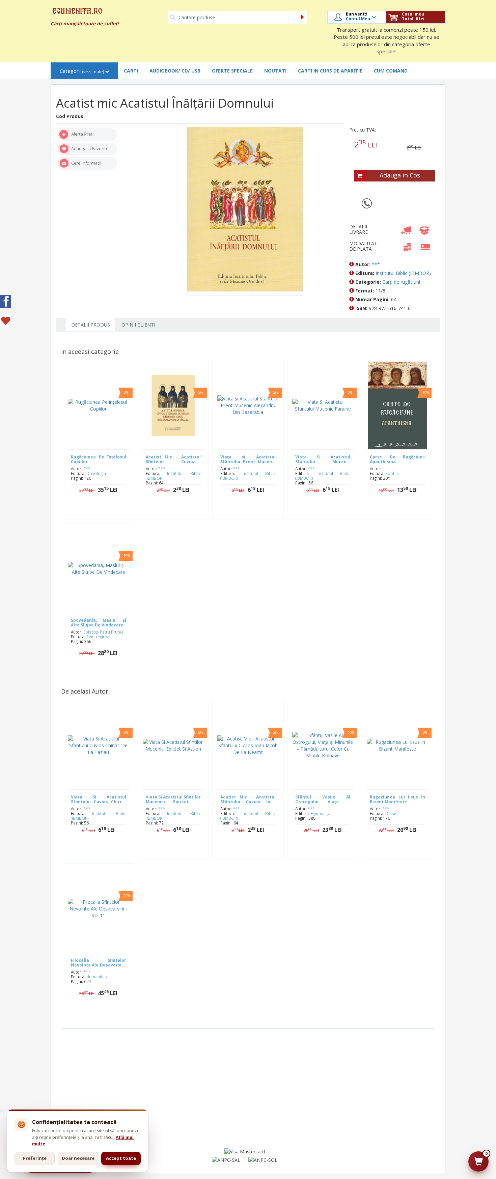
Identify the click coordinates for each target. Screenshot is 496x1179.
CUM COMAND (391, 70)
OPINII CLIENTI (138, 324)
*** (376, 264)
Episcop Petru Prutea (103, 632)
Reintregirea (97, 636)
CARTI (131, 70)
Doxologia (96, 473)
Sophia (392, 473)
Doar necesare (78, 1158)
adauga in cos (178, 511)
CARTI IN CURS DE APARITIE (330, 70)
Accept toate (121, 1158)
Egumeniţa (320, 813)
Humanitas (96, 976)
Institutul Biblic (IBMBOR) (403, 273)
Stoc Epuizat (103, 511)
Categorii (82, 71)
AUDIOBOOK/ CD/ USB (174, 70)
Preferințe (35, 1158)
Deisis (391, 813)
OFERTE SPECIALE (232, 70)
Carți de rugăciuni (401, 282)
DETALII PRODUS (90, 324)
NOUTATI (275, 70)
